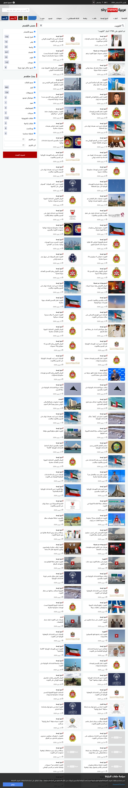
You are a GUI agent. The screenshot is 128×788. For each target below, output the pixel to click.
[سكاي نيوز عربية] (113, 10)
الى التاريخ (32, 145)
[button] (13, 18)
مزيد (43, 18)
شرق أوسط (104, 18)
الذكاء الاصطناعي (73, 18)
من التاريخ (32, 139)
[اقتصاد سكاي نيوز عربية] (32, 18)
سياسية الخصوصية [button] (119, 784)
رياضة (85, 18)
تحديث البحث (20, 154)
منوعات (59, 18)
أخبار (116, 18)
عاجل (20, 18)
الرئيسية (124, 18)
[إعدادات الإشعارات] (25, 18)
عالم (95, 18)
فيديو (50, 18)
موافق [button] (13, 784)
